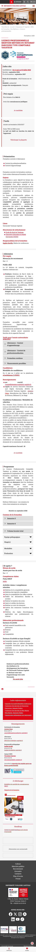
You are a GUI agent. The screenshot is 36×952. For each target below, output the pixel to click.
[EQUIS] (13, 929)
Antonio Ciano (8, 729)
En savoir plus (18, 679)
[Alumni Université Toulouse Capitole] (25, 914)
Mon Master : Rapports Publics (14, 713)
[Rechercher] (28, 2)
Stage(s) (7, 542)
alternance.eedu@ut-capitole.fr (13, 740)
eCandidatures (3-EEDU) (11, 375)
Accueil (12, 27)
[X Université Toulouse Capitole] (15, 914)
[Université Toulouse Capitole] (23, 892)
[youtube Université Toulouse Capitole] (17, 919)
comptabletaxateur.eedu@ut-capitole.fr (18, 384)
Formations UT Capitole (22, 27)
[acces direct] (24, 2)
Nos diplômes (15, 29)
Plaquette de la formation (11, 790)
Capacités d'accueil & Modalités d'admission (18, 704)
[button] (18, 344)
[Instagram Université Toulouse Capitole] (20, 914)
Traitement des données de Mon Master (17, 710)
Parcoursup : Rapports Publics (14, 708)
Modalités (8, 548)
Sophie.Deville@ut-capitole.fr (13, 750)
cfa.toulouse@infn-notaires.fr (13, 760)
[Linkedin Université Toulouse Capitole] (13, 919)
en (34, 2)
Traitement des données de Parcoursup (16, 706)
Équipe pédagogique (12, 537)
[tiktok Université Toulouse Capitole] (22, 919)
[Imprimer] (2, 689)
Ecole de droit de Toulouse (15, 232)
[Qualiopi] (4, 929)
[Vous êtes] (11, 2)
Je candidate (18, 110)
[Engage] (22, 929)
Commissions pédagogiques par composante (18, 715)
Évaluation (8, 553)
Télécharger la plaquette (18, 140)
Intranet (18, 2)
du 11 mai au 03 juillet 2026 (21, 70)
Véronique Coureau (10, 756)
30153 (5, 581)
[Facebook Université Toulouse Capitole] (10, 914)
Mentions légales (29, 946)
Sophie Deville (8, 746)
